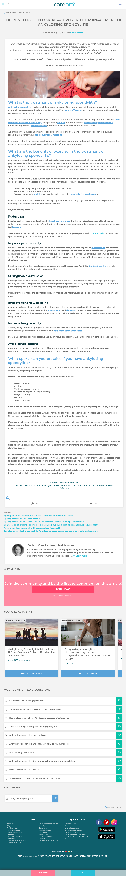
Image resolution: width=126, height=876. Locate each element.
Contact (42, 839)
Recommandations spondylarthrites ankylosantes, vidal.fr (32, 528)
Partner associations (14, 832)
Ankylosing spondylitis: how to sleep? (27, 735)
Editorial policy (44, 828)
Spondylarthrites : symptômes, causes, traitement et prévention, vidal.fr (38, 515)
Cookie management (47, 836)
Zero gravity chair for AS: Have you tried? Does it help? (35, 709)
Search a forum (70, 826)
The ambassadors (13, 830)
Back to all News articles (18, 12)
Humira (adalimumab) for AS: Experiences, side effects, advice (39, 718)
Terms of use (43, 834)
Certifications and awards (48, 824)
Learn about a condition (73, 828)
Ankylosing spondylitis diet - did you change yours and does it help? (42, 761)
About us (10, 824)
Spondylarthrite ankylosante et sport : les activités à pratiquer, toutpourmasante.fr (44, 522)
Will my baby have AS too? (22, 752)
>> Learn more (80, 556)
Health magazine (71, 824)
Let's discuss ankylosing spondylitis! (27, 700)
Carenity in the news (46, 826)
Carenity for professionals (48, 841)
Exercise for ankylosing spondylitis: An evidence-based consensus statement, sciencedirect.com (51, 531)
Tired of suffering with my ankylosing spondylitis (33, 726)
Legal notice (43, 832)
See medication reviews (73, 830)
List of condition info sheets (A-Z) (77, 834)
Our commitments (14, 843)
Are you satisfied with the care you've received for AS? (35, 778)
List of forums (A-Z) (72, 832)
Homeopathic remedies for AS (24, 770)
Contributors (11, 834)
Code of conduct (45, 830)
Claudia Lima (76, 32)
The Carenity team (13, 828)
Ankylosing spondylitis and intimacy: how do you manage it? (39, 744)
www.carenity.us (29, 856)
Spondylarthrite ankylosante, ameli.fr (22, 518)
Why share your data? (14, 826)
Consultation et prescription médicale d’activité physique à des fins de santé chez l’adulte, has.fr (51, 525)
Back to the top (114, 807)
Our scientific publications (16, 841)
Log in (83, 873)
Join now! (63, 589)
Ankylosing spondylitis (21, 798)
